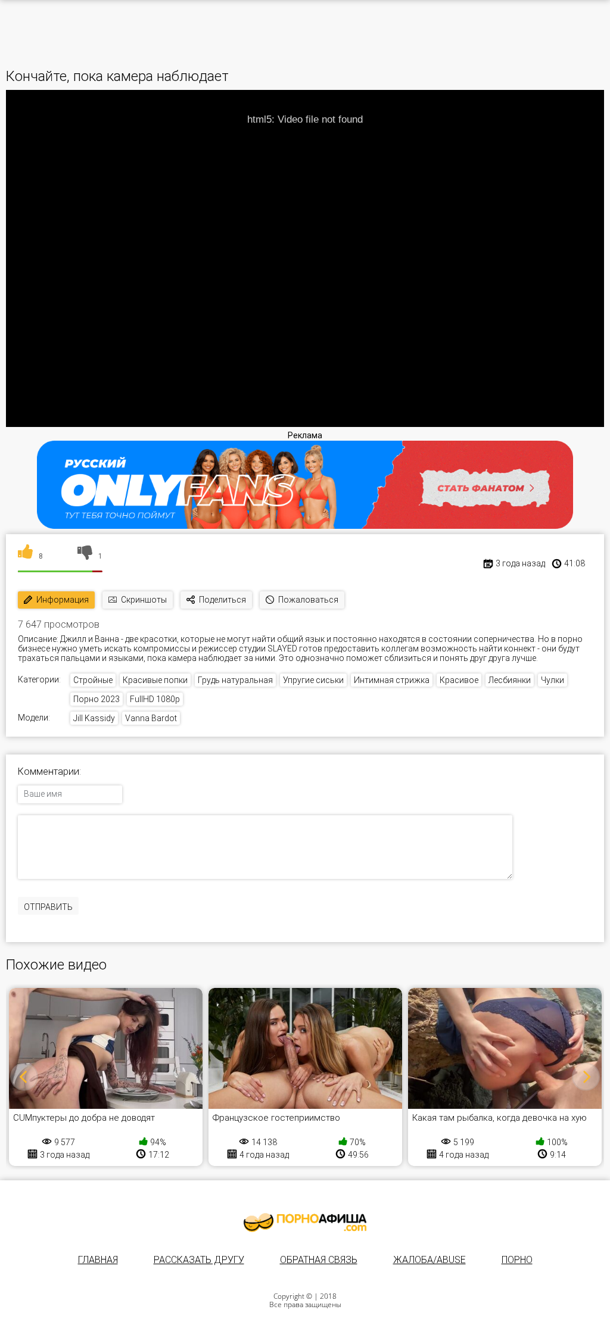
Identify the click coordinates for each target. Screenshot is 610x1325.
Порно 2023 (96, 699)
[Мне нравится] (25, 556)
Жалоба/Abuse (429, 1259)
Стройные (93, 680)
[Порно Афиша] (305, 1222)
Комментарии (48, 771)
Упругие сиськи (313, 680)
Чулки (552, 680)
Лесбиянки (509, 680)
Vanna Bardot (151, 718)
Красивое (459, 680)
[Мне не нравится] (84, 556)
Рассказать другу (199, 1259)
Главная (98, 1259)
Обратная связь (318, 1259)
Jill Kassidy (94, 718)
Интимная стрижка (392, 680)
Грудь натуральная (235, 680)
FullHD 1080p (155, 699)
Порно (517, 1259)
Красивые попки (155, 680)
